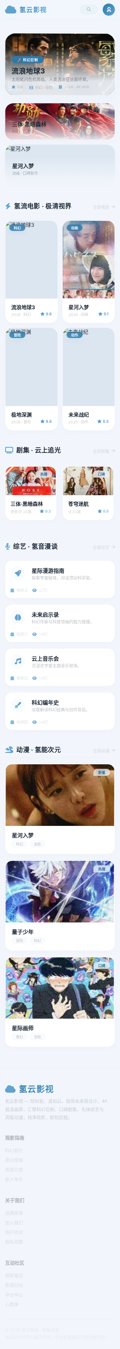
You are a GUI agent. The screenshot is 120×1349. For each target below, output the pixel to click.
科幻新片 (14, 1150)
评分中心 (14, 1294)
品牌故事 (14, 1213)
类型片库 (14, 1169)
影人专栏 (14, 1179)
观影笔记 (14, 1275)
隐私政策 (14, 1241)
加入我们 (14, 1222)
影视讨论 (14, 1285)
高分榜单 (14, 1160)
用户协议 (14, 1232)
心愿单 (12, 1304)
